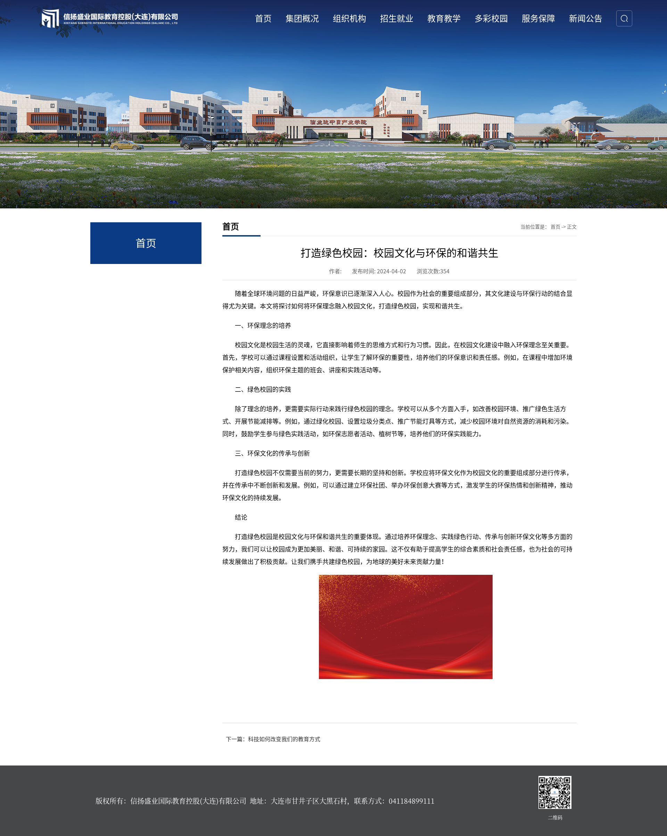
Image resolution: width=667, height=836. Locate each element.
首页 (555, 226)
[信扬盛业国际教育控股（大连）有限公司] (110, 18)
